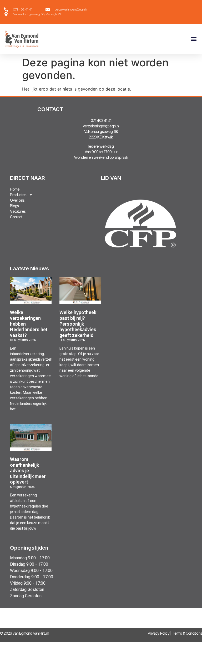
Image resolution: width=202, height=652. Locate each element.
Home (14, 189)
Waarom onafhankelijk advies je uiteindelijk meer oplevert (28, 470)
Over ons (17, 200)
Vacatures (18, 211)
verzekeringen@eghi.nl (101, 126)
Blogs (14, 205)
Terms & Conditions (187, 633)
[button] (193, 39)
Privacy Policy (158, 633)
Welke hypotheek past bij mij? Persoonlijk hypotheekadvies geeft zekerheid (77, 324)
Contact (16, 217)
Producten (18, 194)
